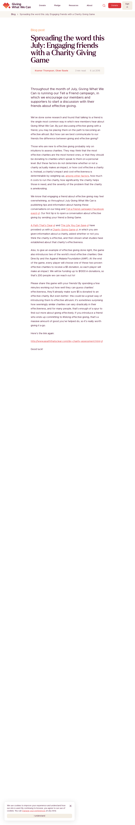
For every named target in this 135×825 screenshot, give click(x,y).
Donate (42, 5)
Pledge (57, 5)
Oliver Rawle (61, 71)
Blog (13, 14)
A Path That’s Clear (42, 225)
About (89, 5)
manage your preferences (33, 811)
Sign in (127, 5)
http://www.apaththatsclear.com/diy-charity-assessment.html (65, 341)
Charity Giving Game (63, 230)
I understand (39, 816)
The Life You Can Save (73, 225)
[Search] (104, 5)
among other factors (77, 176)
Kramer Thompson (44, 71)
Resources (73, 5)
